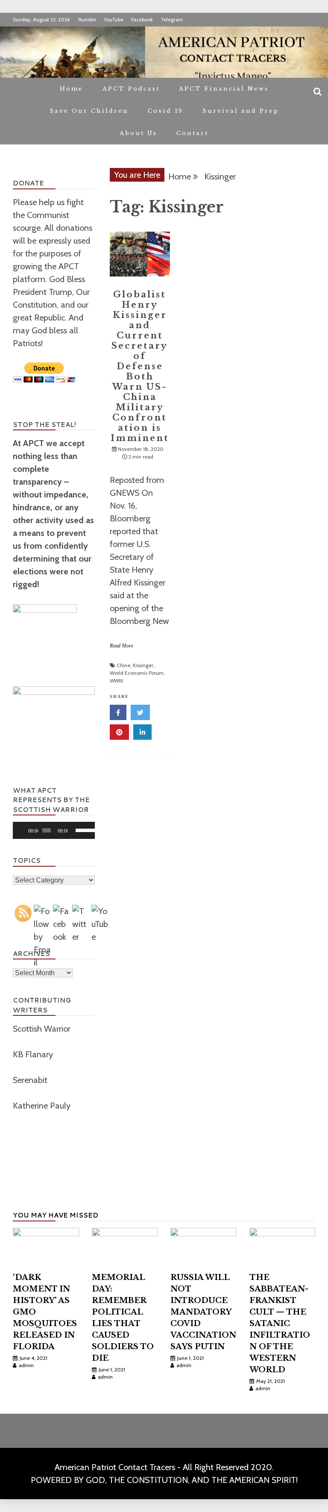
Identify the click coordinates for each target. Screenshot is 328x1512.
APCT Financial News (224, 88)
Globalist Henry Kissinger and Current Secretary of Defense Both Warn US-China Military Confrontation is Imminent (140, 366)
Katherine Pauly (43, 1105)
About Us (138, 133)
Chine (123, 665)
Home (71, 88)
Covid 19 (165, 111)
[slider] (83, 829)
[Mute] (74, 830)
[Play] (24, 830)
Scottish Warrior (43, 1029)
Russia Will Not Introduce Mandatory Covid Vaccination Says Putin (203, 1312)
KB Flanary (33, 1054)
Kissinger (143, 665)
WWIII (116, 680)
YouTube (113, 19)
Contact (192, 133)
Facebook (142, 19)
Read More (121, 646)
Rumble (87, 19)
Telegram (172, 19)
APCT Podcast (131, 88)
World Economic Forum (137, 673)
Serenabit (31, 1080)
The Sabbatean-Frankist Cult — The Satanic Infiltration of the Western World (279, 1323)
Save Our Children (89, 111)
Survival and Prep (240, 111)
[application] (54, 830)
